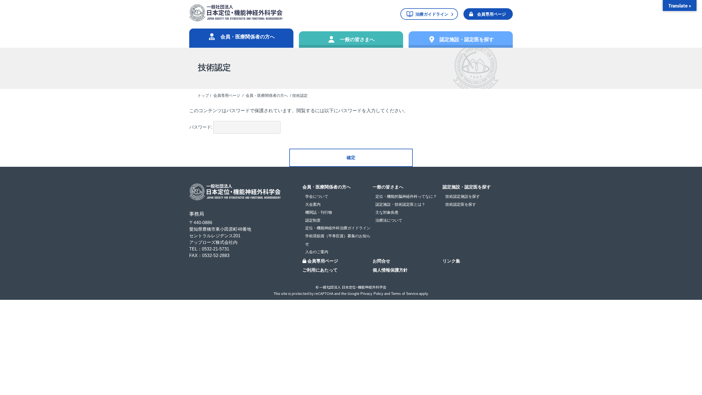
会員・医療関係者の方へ (247, 37)
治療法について (388, 220)
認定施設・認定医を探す (467, 39)
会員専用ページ (491, 14)
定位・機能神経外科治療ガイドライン (337, 228)
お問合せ (381, 261)
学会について (316, 196)
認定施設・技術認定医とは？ (400, 204)
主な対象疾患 (386, 212)
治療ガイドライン (431, 14)
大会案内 (313, 204)
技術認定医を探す (460, 204)
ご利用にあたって (320, 270)
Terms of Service (404, 294)
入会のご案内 (316, 252)
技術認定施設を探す (462, 196)
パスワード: (201, 127)
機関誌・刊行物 (318, 212)
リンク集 (451, 261)
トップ (203, 95)
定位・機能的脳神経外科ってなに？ (406, 196)
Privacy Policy (371, 294)
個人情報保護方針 (390, 270)
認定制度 (313, 220)
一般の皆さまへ (357, 39)
